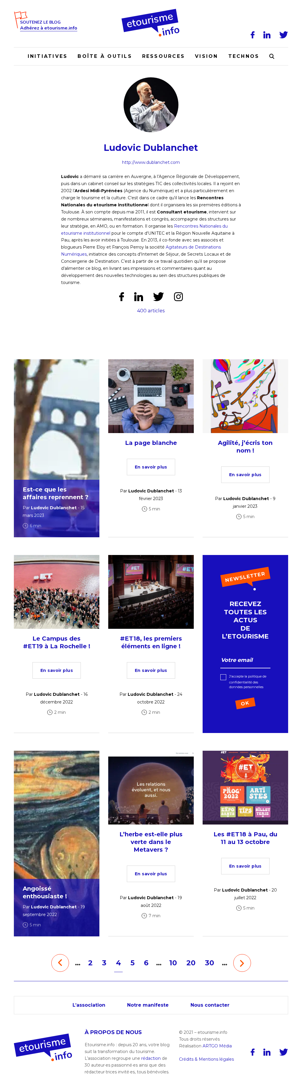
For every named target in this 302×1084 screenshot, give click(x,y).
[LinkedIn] (266, 34)
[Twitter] (283, 34)
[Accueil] (151, 11)
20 (191, 963)
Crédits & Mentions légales (206, 1059)
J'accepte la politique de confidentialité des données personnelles (247, 681)
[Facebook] (253, 34)
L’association (89, 1005)
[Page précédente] (60, 963)
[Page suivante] (242, 963)
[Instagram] (178, 296)
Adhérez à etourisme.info (48, 28)
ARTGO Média (217, 1046)
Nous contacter (210, 1005)
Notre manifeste (148, 1005)
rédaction (151, 1058)
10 (173, 963)
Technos (244, 56)
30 (209, 963)
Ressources (163, 56)
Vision (206, 56)
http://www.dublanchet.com (151, 162)
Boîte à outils (105, 56)
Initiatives (48, 56)
